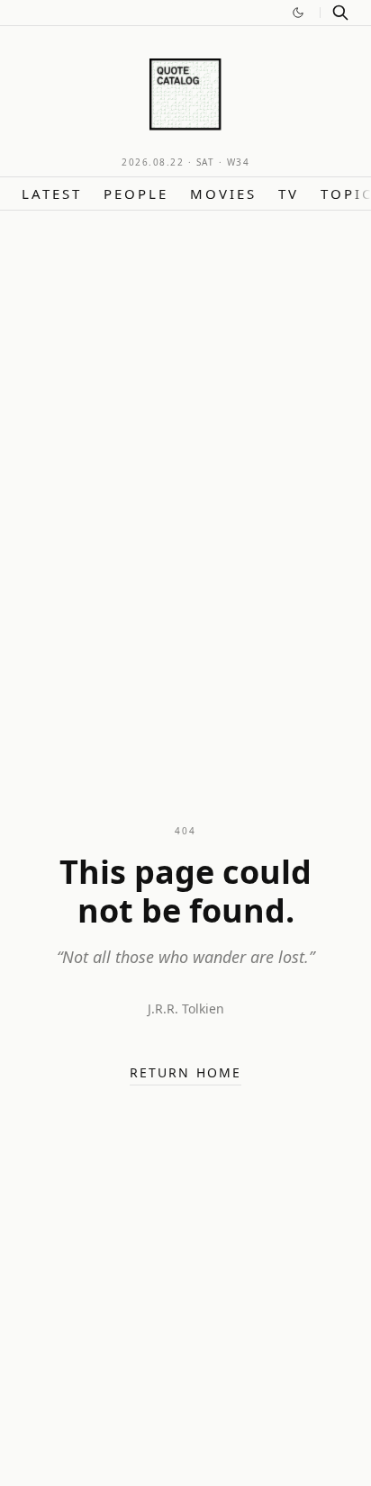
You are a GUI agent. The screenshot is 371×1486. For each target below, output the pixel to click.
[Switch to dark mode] (298, 12)
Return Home (185, 1072)
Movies (223, 194)
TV (288, 194)
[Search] (340, 13)
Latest (52, 194)
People (136, 194)
